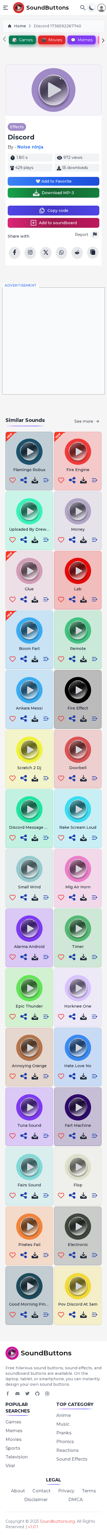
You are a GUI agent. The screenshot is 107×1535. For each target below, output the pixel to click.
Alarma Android (29, 946)
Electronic (78, 1244)
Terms (89, 1490)
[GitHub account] (37, 1393)
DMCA (75, 1499)
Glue (29, 588)
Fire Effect (77, 708)
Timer (78, 946)
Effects (17, 126)
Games (13, 1422)
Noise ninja (30, 147)
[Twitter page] (27, 1393)
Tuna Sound (29, 1125)
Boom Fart (29, 648)
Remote (78, 648)
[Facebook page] (7, 1393)
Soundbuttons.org (57, 1521)
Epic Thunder (29, 1006)
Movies (13, 1439)
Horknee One (77, 1006)
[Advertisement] (53, 341)
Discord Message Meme (33, 827)
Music (62, 1424)
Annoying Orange (29, 1065)
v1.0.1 (33, 1526)
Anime (63, 1415)
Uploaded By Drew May (32, 529)
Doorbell (77, 767)
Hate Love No (77, 1065)
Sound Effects (72, 1459)
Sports (12, 1448)
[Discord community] (17, 1393)
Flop (78, 1185)
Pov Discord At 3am (77, 1304)
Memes (13, 1430)
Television (16, 1457)
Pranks (64, 1432)
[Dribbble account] (47, 1393)
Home (20, 26)
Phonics (65, 1441)
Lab (77, 588)
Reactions (67, 1450)
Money (78, 529)
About (18, 1490)
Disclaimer (36, 1499)
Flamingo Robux (29, 469)
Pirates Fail (29, 1244)
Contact (41, 1490)
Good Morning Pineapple (34, 1304)
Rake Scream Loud (77, 827)
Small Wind (29, 887)
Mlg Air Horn (78, 887)
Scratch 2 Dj (29, 767)
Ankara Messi (29, 708)
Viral (10, 1465)
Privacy (66, 1490)
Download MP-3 (58, 192)
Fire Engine (77, 469)
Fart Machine (78, 1125)
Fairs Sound (29, 1185)
